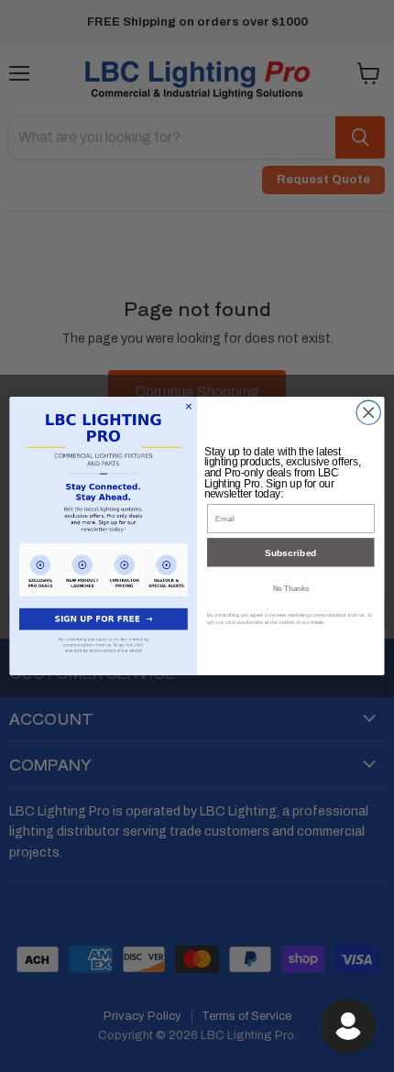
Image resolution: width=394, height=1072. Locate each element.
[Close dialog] (368, 412)
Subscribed (291, 552)
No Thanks (291, 589)
